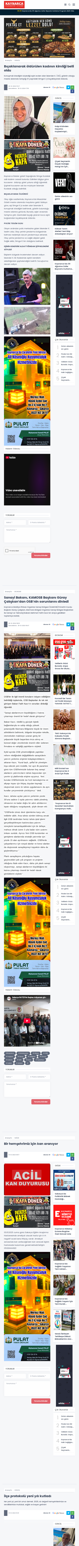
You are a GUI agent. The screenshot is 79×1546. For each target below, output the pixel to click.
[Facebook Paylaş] (72, 91)
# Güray (20, 1057)
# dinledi (19, 1063)
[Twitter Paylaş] (68, 87)
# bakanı (9, 1060)
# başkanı (9, 1057)
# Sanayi (43, 1057)
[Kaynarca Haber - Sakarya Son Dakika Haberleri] (14, 5)
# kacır (28, 1060)
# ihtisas (36, 1053)
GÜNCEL (17, 60)
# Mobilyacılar (23, 1053)
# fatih (19, 1060)
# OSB (45, 1053)
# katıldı (9, 1063)
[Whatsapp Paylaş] (72, 87)
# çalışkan (31, 1057)
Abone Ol (46, 87)
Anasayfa (8, 60)
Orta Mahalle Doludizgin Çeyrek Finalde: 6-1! (46, 11)
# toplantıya (40, 1060)
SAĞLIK (17, 1138)
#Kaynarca (10, 1053)
